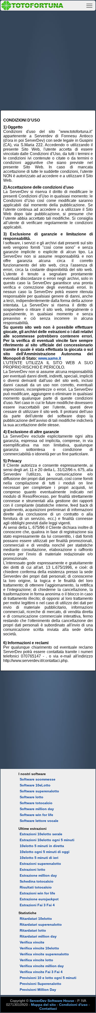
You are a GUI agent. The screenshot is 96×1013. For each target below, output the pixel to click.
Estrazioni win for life (37, 893)
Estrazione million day (38, 875)
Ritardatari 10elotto (36, 919)
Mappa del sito (43, 1005)
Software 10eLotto (35, 785)
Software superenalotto (39, 791)
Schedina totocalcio (36, 881)
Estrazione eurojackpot (39, 899)
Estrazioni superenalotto (40, 864)
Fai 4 (58, 972)
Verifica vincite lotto (36, 960)
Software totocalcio (36, 803)
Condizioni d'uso (73, 1005)
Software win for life (36, 815)
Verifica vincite (32, 942)
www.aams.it (49, 358)
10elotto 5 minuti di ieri (39, 858)
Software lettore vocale (39, 821)
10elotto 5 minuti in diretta (42, 846)
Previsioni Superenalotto (40, 984)
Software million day (37, 809)
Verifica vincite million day (42, 966)
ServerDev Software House (52, 1001)
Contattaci (48, 1009)
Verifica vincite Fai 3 (36, 972)
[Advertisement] (48, 60)
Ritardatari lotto (33, 930)
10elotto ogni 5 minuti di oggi (44, 852)
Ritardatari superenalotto (41, 924)
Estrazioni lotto (32, 869)
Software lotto (31, 797)
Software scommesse (37, 779)
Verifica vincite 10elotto (39, 948)
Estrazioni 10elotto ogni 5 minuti (47, 840)
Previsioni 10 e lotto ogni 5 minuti (48, 978)
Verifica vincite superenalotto (44, 954)
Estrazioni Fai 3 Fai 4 (37, 905)
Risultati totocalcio (36, 887)
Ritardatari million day (38, 936)
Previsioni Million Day (38, 990)
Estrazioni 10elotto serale (41, 834)
